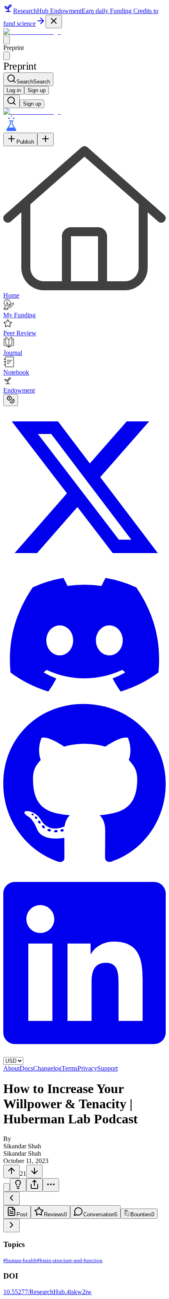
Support (107, 1068)
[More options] (51, 1185)
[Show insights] (18, 1185)
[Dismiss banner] (54, 21)
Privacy (87, 1068)
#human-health (20, 1260)
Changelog (47, 1068)
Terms (70, 1068)
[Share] (34, 1185)
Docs (26, 1068)
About (11, 1068)
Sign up (36, 90)
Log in (14, 90)
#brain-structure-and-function (70, 1260)
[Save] (6, 1187)
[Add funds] (10, 400)
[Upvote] (11, 1171)
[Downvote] (34, 1171)
